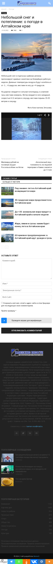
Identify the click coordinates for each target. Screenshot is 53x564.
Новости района (8, 511)
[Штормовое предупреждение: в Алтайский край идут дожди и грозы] (7, 238)
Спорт (3, 518)
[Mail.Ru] (41, 561)
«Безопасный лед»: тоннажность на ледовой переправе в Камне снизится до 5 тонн (39, 166)
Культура (5, 533)
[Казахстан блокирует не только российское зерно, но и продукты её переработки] (7, 469)
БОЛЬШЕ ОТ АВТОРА (11, 182)
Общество (5, 522)
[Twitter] (23, 433)
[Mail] (16, 433)
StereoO (36, 556)
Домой (3, 9)
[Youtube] (36, 433)
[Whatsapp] (19, 561)
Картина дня (6, 507)
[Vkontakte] (34, 561)
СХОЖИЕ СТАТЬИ (10, 178)
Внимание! (5, 504)
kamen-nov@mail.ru (35, 426)
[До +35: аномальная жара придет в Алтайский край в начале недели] (7, 214)
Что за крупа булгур (24, 479)
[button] (49, 3)
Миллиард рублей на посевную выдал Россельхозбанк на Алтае (12, 164)
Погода (4, 13)
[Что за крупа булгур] (7, 482)
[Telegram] (11, 561)
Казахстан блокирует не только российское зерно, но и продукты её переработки (31, 469)
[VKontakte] (29, 433)
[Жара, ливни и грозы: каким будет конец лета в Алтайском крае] (7, 226)
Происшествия (7, 515)
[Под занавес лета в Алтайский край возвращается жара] (7, 191)
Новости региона (8, 526)
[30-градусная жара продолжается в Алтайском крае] (7, 203)
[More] (49, 561)
